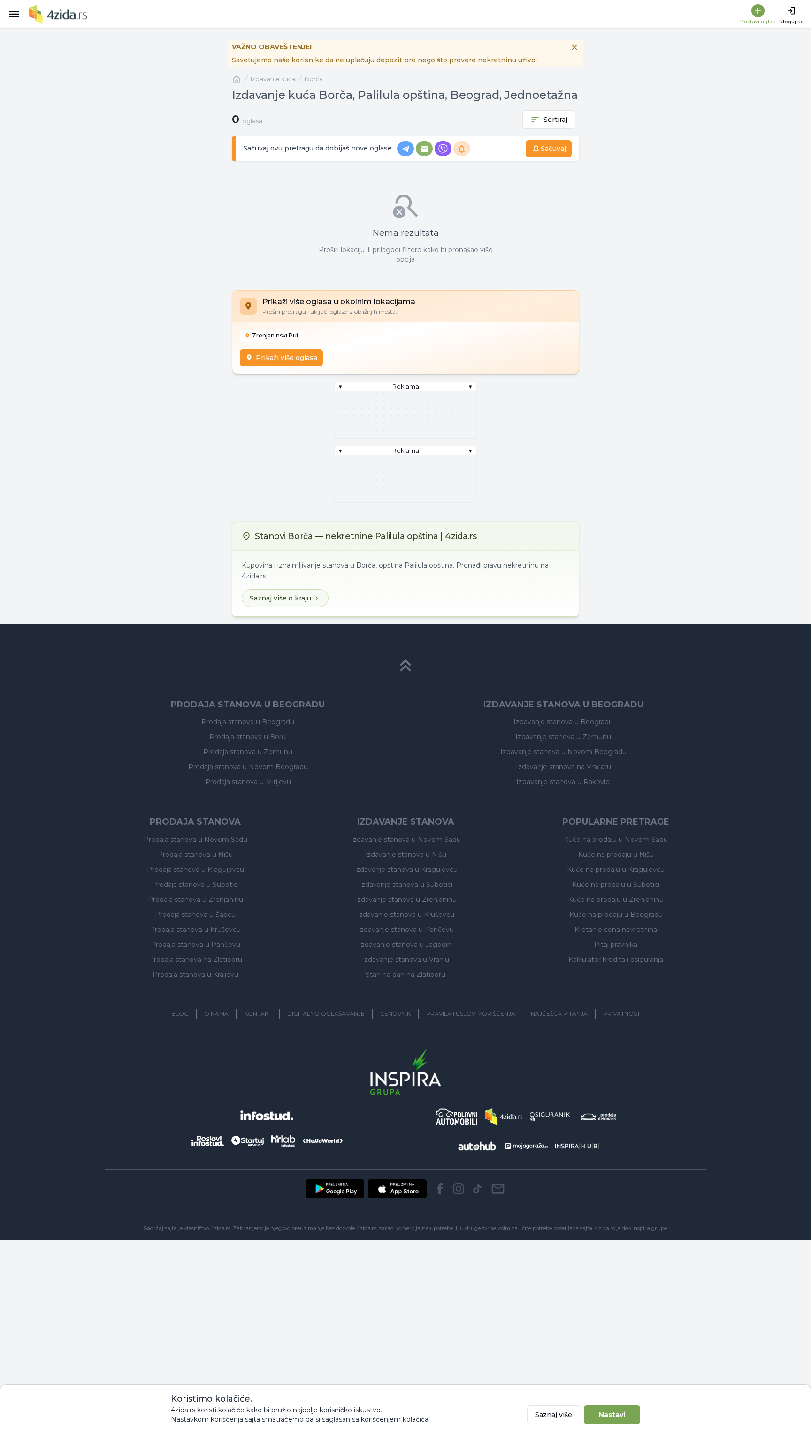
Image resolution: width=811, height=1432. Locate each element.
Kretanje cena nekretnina (615, 929)
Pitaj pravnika (615, 944)
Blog (180, 1013)
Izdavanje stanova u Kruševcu (405, 914)
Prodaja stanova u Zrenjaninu (195, 899)
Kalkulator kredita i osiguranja (615, 959)
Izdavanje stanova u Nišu (405, 854)
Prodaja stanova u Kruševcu (195, 929)
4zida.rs (605, 1228)
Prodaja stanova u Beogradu (247, 722)
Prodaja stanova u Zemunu (247, 752)
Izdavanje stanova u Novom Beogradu (563, 752)
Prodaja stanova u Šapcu (195, 914)
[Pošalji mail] (497, 1188)
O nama (216, 1013)
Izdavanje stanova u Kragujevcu (406, 869)
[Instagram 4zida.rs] (458, 1188)
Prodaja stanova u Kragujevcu (195, 869)
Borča (314, 78)
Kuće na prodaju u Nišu (616, 854)
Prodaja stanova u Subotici (195, 884)
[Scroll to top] (405, 665)
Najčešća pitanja (559, 1013)
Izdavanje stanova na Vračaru (563, 767)
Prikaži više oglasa (286, 357)
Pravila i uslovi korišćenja (470, 1013)
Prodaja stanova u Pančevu (195, 944)
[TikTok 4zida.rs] (477, 1188)
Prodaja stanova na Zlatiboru (195, 959)
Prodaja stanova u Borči (248, 737)
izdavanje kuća (273, 78)
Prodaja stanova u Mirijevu (248, 782)
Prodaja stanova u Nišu (195, 854)
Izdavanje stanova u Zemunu (563, 737)
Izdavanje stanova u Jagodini (406, 944)
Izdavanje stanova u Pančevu (406, 929)
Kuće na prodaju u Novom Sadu (616, 839)
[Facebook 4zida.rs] (439, 1188)
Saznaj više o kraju (280, 598)
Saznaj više (553, 1414)
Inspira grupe (649, 1228)
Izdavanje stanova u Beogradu (563, 722)
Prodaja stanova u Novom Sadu (195, 839)
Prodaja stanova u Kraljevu (195, 974)
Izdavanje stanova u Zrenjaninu (406, 899)
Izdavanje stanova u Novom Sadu (406, 839)
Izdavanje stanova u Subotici (405, 884)
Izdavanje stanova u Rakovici (563, 782)
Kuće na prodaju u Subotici (615, 884)
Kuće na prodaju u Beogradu (616, 914)
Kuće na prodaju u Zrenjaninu (616, 899)
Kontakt (258, 1013)
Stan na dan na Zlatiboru (405, 974)
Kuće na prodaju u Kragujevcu (616, 869)
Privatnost (621, 1013)
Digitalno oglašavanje (326, 1013)
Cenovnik (395, 1013)
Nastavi (612, 1414)
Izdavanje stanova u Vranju (405, 959)
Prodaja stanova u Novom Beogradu (248, 767)
